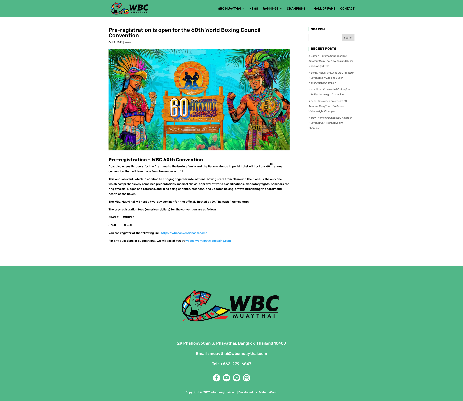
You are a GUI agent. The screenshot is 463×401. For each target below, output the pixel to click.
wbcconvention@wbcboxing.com (208, 240)
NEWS (253, 8)
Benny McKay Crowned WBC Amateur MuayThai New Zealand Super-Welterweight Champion (331, 77)
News (127, 42)
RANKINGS (271, 8)
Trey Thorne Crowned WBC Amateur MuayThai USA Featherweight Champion (330, 122)
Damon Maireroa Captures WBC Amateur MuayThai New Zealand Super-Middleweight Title (331, 61)
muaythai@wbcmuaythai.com (238, 353)
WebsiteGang (268, 392)
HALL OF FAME (324, 8)
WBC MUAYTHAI (229, 8)
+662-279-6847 (235, 363)
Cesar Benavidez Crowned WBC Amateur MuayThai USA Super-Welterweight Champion (328, 106)
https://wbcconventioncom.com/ (184, 233)
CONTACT (347, 8)
